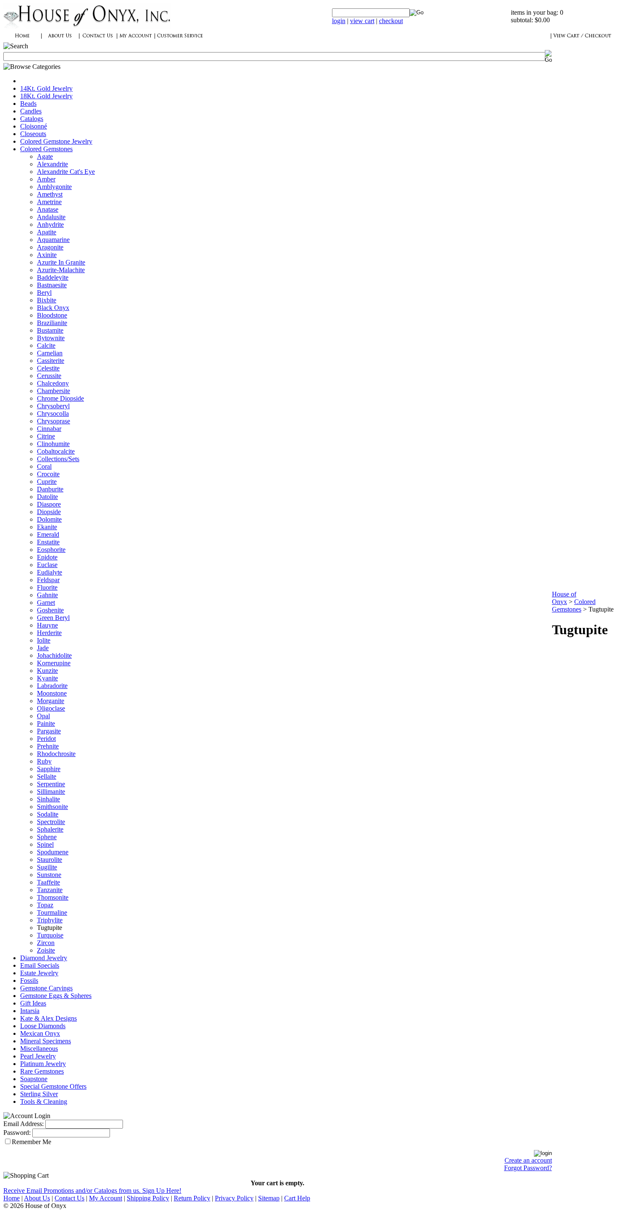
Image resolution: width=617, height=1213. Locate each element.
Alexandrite (52, 164)
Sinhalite (48, 799)
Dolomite (49, 519)
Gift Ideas (33, 1003)
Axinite (47, 254)
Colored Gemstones (46, 148)
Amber (46, 179)
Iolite (43, 640)
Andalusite (51, 217)
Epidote (47, 557)
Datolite (47, 496)
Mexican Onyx (40, 1033)
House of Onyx (564, 598)
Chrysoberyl (53, 406)
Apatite (46, 232)
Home (11, 1198)
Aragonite (50, 247)
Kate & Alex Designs (48, 1018)
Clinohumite (53, 443)
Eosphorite (51, 549)
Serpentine (51, 784)
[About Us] (60, 40)
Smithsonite (52, 806)
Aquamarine (53, 239)
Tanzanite (50, 889)
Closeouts (33, 133)
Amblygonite (54, 186)
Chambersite (53, 390)
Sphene (47, 836)
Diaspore (49, 504)
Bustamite (50, 330)
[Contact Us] (98, 40)
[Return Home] (87, 27)
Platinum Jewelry (43, 1063)
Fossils (29, 980)
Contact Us (69, 1198)
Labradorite (52, 685)
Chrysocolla (53, 413)
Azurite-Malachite (61, 269)
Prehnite (48, 746)
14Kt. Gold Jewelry (46, 88)
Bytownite (51, 337)
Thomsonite (52, 897)
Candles (31, 111)
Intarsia (29, 1010)
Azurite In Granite (61, 262)
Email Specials (39, 965)
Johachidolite (54, 655)
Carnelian (50, 353)
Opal (43, 715)
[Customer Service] (179, 40)
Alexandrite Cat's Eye (66, 171)
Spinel (45, 844)
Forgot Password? (528, 1167)
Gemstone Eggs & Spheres (56, 995)
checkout (391, 20)
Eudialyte (49, 572)
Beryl (44, 292)
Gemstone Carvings (46, 988)
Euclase (47, 564)
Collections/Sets (58, 458)
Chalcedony (53, 383)
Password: (17, 1132)
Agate (45, 156)
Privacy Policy (234, 1198)
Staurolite (49, 859)
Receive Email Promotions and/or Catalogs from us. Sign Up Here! (92, 1190)
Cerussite (49, 375)
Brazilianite (52, 322)
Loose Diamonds (42, 1025)
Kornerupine (54, 663)
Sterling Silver (39, 1093)
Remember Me (31, 1141)
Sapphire (48, 768)
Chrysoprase (53, 421)
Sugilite (47, 867)
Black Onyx (53, 307)
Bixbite (46, 300)
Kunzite (47, 670)
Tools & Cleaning (43, 1101)
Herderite (49, 632)
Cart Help (297, 1198)
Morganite (50, 700)
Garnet (46, 602)
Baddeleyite (52, 277)
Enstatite (48, 542)
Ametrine (49, 201)
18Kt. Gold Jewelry (46, 96)
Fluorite (47, 587)
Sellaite (46, 776)
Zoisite (46, 950)
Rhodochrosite (56, 753)
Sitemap (269, 1198)
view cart (362, 20)
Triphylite (50, 920)
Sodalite (47, 814)
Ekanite (47, 526)
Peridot (46, 738)
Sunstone (49, 874)
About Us (37, 1198)
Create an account (528, 1160)
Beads (28, 103)
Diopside (49, 511)
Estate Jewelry (39, 973)
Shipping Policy (148, 1198)
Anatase (47, 209)
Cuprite (47, 481)
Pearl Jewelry (38, 1056)
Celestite (48, 368)
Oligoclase (51, 708)
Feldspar (48, 579)
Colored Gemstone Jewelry (56, 141)
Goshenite (50, 610)
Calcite (46, 345)
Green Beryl (53, 617)
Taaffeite (48, 882)
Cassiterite (50, 360)
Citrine (46, 436)
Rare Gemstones (42, 1071)
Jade (43, 647)
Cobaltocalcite (56, 451)
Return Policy (192, 1198)
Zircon (46, 942)
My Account (105, 1198)
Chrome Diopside (60, 398)
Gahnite (47, 595)
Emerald (48, 534)
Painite (46, 723)
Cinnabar (49, 428)
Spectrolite (51, 821)
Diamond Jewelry (43, 957)
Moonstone (52, 693)
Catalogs (31, 118)
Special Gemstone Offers (53, 1086)
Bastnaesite (52, 285)
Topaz (45, 904)
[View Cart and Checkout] (582, 40)
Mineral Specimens (45, 1041)
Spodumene (52, 852)
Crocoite (48, 474)
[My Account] (135, 40)
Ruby (44, 761)
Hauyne (47, 625)
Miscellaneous (39, 1048)
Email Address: (23, 1123)
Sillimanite (51, 791)
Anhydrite (50, 224)
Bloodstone (52, 315)
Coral (44, 466)
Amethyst (50, 194)
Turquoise (50, 935)
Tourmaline (52, 912)
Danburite (50, 489)
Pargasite (49, 731)
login (338, 20)
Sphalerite (50, 829)
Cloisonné (33, 126)
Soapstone (33, 1078)
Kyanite (47, 678)
